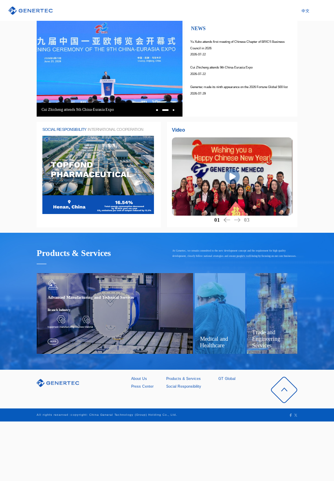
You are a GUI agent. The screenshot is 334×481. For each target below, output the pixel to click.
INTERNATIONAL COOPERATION (115, 129)
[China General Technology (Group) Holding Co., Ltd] (31, 10)
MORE (53, 341)
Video (178, 130)
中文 (305, 11)
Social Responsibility (183, 386)
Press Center (142, 386)
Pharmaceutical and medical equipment (216, 328)
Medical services (240, 327)
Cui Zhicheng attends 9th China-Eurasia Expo (221, 67)
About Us (139, 379)
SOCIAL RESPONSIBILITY (64, 129)
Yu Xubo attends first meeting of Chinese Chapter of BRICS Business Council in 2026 (237, 45)
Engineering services (282, 327)
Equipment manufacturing (61, 327)
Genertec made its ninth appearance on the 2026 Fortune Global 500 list (239, 87)
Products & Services (183, 379)
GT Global (226, 379)
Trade (261, 327)
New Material (86, 327)
